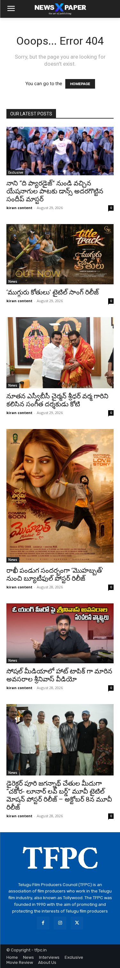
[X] (77, 923)
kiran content (19, 207)
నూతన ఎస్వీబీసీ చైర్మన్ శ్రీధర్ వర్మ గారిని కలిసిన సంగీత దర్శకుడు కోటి (57, 400)
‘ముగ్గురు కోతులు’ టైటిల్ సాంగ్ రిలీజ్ (52, 292)
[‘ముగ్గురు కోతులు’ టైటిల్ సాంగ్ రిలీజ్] (60, 254)
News (12, 281)
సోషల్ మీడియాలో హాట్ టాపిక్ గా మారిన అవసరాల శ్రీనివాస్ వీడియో (59, 675)
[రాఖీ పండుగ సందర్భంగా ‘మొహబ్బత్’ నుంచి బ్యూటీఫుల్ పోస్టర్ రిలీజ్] (60, 496)
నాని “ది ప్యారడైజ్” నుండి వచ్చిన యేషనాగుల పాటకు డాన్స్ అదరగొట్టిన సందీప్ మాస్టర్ (54, 191)
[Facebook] (43, 923)
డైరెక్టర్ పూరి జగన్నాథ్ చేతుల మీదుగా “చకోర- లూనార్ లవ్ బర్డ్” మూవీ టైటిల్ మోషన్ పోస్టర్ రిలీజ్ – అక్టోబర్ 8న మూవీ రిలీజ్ (59, 795)
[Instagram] (60, 923)
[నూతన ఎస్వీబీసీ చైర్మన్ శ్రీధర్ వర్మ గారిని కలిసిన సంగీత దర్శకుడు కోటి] (60, 352)
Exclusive (15, 172)
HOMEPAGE (80, 84)
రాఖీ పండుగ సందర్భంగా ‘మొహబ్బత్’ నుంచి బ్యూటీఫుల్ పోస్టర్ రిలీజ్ (54, 574)
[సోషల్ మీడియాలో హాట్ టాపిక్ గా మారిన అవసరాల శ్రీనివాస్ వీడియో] (60, 633)
